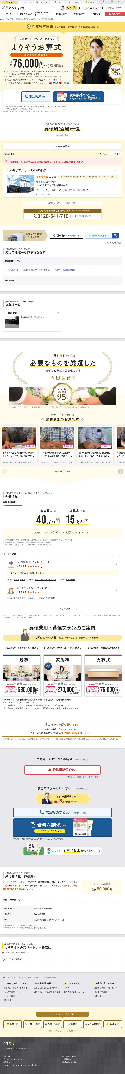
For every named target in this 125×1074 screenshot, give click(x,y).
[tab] (9, 2)
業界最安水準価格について (29, 109)
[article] (62, 571)
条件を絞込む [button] (64, 146)
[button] (25, 82)
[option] (62, 959)
